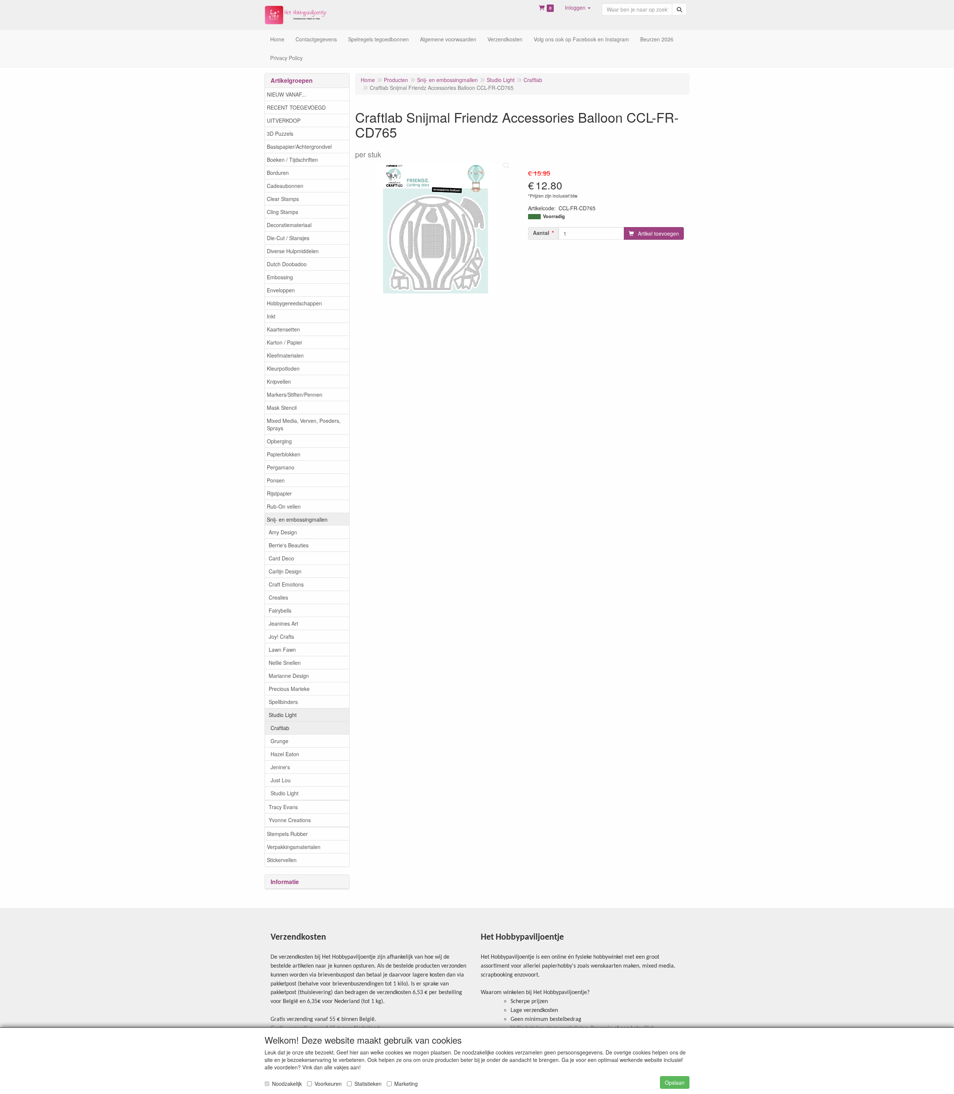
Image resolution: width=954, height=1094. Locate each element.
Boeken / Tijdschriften (292, 159)
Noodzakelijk (287, 1083)
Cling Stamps (282, 212)
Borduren (278, 172)
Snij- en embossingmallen (297, 519)
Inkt (271, 316)
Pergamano (280, 467)
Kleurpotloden (283, 368)
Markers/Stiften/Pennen (294, 394)
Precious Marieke (289, 688)
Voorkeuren (328, 1083)
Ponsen (276, 480)
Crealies (278, 597)
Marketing (406, 1083)
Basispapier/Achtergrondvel (299, 146)
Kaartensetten (283, 329)
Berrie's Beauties (289, 545)
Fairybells (280, 610)
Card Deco (281, 558)
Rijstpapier (279, 493)
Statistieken (368, 1083)
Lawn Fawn (282, 649)
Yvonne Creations (290, 820)
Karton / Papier (284, 342)
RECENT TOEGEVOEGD (296, 107)
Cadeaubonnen (285, 185)
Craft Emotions (286, 584)
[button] (577, 7)
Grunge (279, 741)
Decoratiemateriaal (289, 225)
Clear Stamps (283, 198)
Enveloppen (281, 290)
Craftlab (280, 728)
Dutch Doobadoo (287, 264)
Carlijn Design (285, 571)
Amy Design (283, 532)
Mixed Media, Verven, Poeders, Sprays (304, 424)
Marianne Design (289, 675)
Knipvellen (279, 381)
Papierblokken (283, 454)
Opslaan (675, 1082)
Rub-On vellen (284, 506)
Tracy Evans (283, 807)
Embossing (280, 277)
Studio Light (283, 715)
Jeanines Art (283, 623)
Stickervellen (282, 860)
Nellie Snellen (285, 662)
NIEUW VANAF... (286, 94)
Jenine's (280, 767)
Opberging (279, 441)
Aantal (541, 232)
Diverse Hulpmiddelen (293, 251)
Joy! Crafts (281, 636)
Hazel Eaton (285, 754)
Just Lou (281, 780)
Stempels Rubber (287, 833)
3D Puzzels (280, 133)
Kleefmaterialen (285, 355)
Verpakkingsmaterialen (293, 847)
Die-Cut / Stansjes (288, 238)
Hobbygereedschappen (294, 303)
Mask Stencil (282, 407)
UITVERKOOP (283, 120)
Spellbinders (283, 701)
